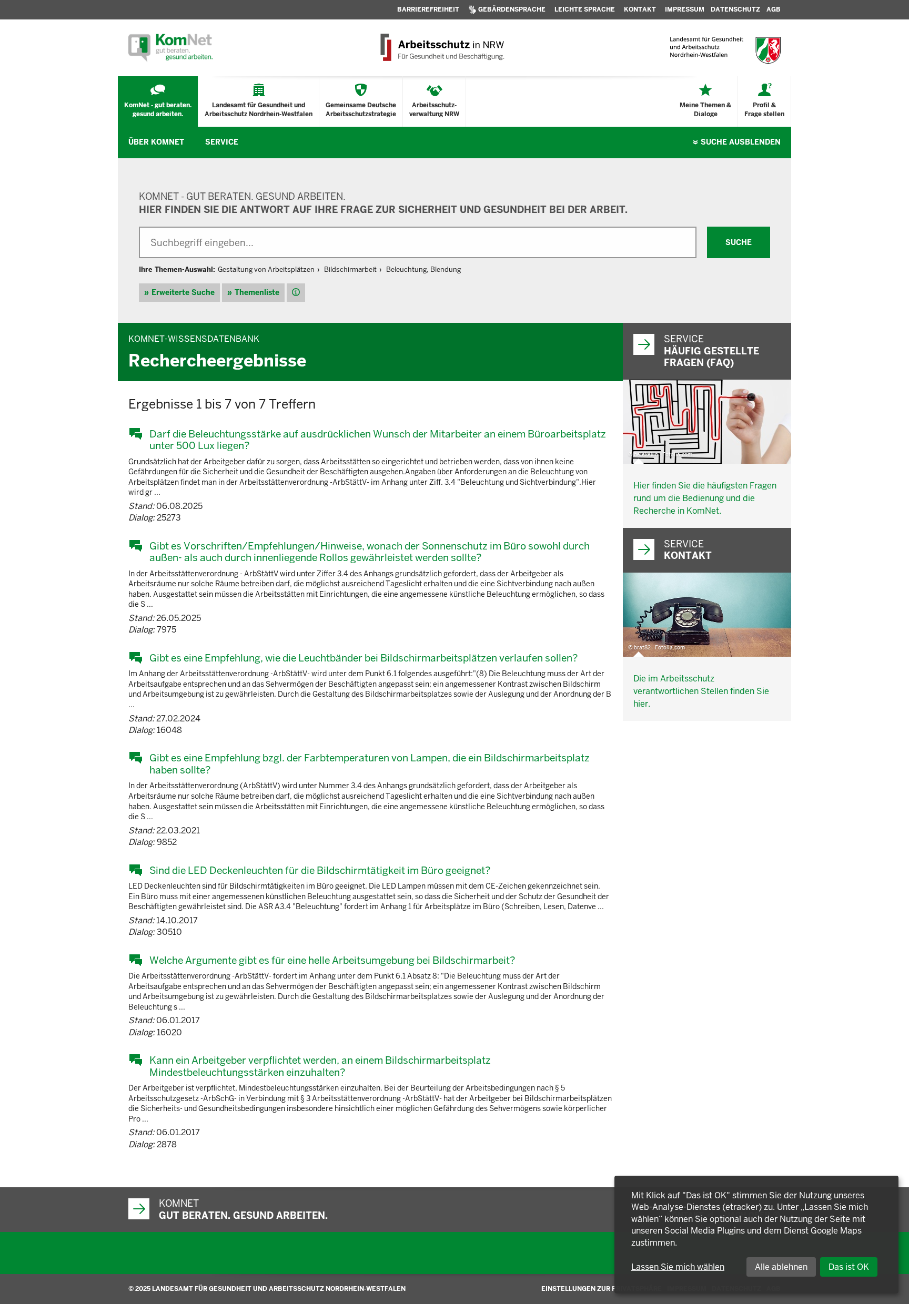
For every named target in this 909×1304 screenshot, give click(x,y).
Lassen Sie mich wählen (677, 1266)
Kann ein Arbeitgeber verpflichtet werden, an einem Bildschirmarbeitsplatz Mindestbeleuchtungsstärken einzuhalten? (320, 1066)
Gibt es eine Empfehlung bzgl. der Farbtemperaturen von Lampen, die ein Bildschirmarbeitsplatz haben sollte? (369, 764)
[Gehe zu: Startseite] (170, 48)
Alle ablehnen (781, 1266)
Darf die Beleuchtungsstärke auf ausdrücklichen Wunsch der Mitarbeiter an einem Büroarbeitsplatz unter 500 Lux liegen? (377, 440)
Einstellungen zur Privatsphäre (601, 1289)
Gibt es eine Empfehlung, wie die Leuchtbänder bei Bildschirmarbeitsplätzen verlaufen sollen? (363, 658)
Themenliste (257, 292)
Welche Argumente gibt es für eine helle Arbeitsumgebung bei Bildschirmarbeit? (332, 960)
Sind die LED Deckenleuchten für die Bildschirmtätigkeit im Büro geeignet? (319, 870)
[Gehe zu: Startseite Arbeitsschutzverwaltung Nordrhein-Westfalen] (441, 48)
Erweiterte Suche (183, 292)
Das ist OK (849, 1266)
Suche (741, 142)
